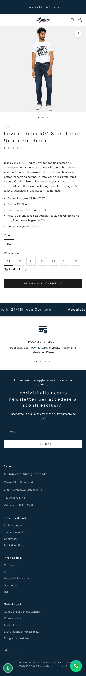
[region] (43, 340)
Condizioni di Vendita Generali (22, 612)
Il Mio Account (13, 525)
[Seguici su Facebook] (6, 651)
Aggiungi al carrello (43, 283)
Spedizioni (10, 585)
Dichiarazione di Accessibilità (21, 632)
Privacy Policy (12, 618)
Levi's (8, 126)
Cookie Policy (12, 625)
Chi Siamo (10, 565)
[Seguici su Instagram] (16, 651)
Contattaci (10, 539)
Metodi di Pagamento (17, 578)
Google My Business (17, 638)
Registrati (43, 444)
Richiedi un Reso (14, 545)
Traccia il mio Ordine (16, 532)
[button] (8, 668)
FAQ (7, 572)
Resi (6, 592)
